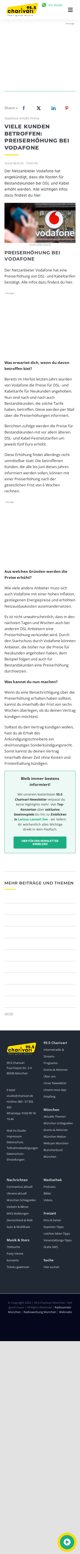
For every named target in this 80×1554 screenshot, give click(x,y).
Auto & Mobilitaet (18, 1227)
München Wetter (55, 1137)
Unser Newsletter (55, 1083)
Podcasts (50, 1187)
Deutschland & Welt (20, 1220)
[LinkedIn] (53, 108)
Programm (51, 1063)
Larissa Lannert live (33, 819)
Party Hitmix (15, 1254)
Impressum (14, 1136)
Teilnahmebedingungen (22, 1148)
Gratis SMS (51, 1247)
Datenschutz (15, 1142)
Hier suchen (51, 1267)
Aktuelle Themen (55, 1116)
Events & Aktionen (56, 1070)
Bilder (47, 1193)
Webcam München (56, 1143)
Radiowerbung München (40, 1312)
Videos (48, 1200)
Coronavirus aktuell (19, 1187)
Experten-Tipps (54, 1227)
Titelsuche (13, 1247)
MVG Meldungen (18, 1213)
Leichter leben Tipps (57, 1233)
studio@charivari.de (20, 1096)
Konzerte (13, 1260)
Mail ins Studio (16, 1130)
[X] (38, 108)
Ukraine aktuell (16, 1193)
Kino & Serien (52, 1220)
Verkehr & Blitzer (18, 1207)
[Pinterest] (66, 108)
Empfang (49, 1096)
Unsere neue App (55, 1090)
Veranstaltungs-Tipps (58, 1240)
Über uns (50, 1076)
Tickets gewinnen (18, 1267)
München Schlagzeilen (58, 1123)
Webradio (65, 1312)
